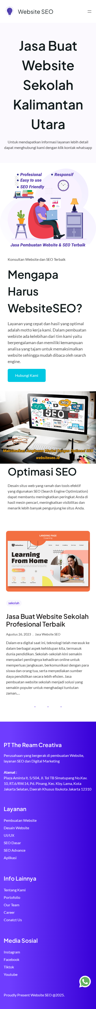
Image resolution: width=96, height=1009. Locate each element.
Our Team (11, 905)
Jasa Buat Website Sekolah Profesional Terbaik (47, 620)
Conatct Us (13, 919)
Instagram (12, 952)
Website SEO (35, 11)
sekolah (13, 603)
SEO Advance (14, 850)
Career (9, 912)
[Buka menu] (89, 11)
